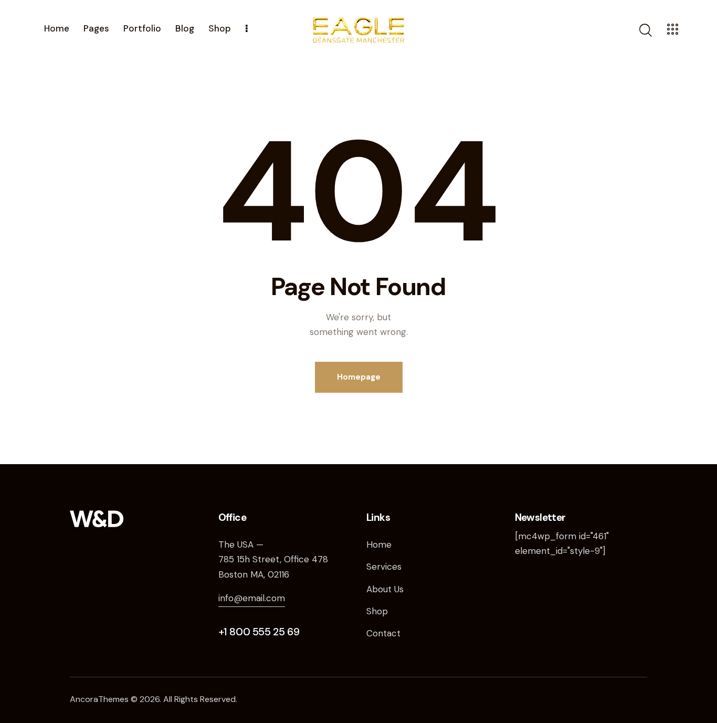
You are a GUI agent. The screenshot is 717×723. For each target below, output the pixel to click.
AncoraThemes (99, 699)
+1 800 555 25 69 (259, 631)
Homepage (359, 377)
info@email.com (251, 598)
